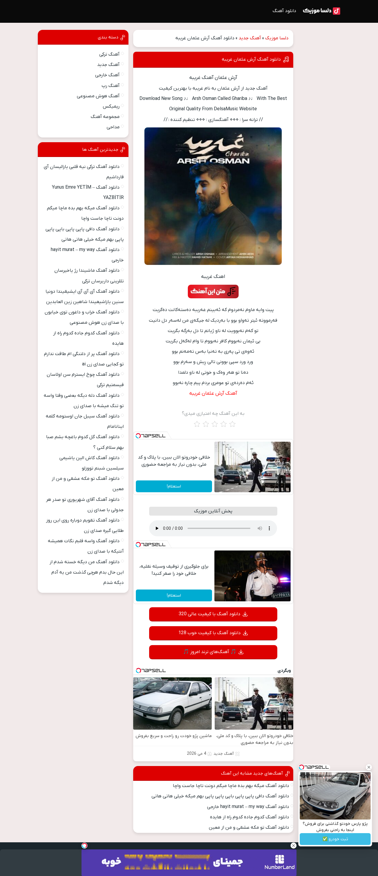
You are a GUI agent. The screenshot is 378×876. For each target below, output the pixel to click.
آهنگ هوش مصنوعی (98, 96)
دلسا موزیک (277, 38)
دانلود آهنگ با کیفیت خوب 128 (209, 633)
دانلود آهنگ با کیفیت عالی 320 (209, 614)
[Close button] (369, 767)
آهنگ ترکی (109, 54)
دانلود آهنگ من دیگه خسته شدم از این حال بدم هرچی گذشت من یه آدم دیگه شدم (87, 572)
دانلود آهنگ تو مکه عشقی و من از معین (249, 827)
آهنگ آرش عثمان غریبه (213, 393)
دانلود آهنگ (284, 11)
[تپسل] (138, 436)
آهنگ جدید (250, 38)
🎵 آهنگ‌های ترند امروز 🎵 (209, 652)
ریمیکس (111, 106)
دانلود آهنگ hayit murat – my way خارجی (248, 807)
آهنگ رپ (111, 86)
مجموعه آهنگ (105, 117)
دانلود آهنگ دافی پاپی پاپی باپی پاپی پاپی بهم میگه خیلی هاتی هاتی (220, 796)
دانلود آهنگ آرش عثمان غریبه (251, 59)
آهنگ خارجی (107, 75)
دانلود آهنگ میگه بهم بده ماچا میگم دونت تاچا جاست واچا (231, 786)
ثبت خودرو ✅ (335, 839)
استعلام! (174, 486)
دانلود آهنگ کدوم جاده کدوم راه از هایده (249, 817)
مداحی (113, 127)
